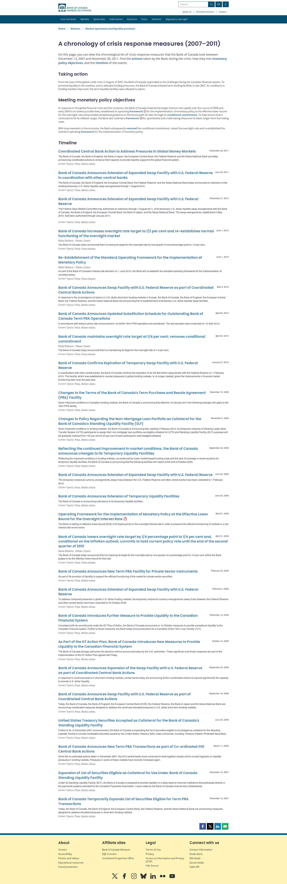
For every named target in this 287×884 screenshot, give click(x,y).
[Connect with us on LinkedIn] (153, 878)
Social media (197, 862)
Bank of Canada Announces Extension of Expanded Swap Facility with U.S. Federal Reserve (135, 474)
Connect (109, 854)
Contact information (201, 849)
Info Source (152, 865)
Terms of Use (153, 849)
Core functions (68, 19)
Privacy (150, 854)
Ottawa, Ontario (82, 240)
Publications (116, 19)
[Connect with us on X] (115, 878)
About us (187, 11)
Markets (85, 19)
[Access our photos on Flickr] (163, 878)
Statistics (156, 19)
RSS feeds (195, 858)
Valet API (194, 866)
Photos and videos (68, 858)
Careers (222, 11)
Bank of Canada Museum (116, 849)
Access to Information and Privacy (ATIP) (165, 860)
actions (137, 59)
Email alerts (196, 854)
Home (61, 28)
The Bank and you (205, 11)
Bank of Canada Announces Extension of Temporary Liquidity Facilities (118, 496)
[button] (202, 826)
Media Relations (66, 240)
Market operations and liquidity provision (110, 28)
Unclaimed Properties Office (118, 858)
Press (144, 19)
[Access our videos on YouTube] (172, 878)
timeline (102, 63)
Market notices (88, 163)
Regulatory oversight (177, 19)
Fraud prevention (68, 866)
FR (218, 4)
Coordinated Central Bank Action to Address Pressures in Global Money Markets (127, 151)
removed (131, 128)
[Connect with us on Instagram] (134, 878)
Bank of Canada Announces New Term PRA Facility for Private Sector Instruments (128, 571)
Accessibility (65, 854)
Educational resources (71, 862)
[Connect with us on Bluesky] (144, 878)
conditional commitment (182, 115)
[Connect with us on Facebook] (124, 878)
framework (136, 111)
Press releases (88, 248)
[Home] (74, 8)
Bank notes (99, 19)
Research (132, 19)
